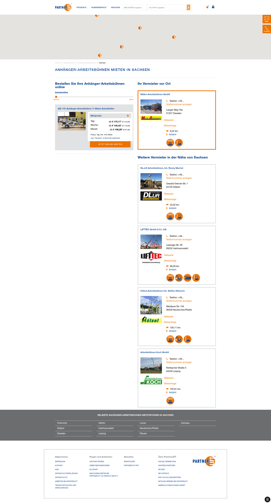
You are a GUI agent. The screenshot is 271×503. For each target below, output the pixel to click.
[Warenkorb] (207, 7)
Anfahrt (172, 135)
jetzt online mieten (110, 144)
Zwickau (185, 423)
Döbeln (60, 428)
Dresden (61, 434)
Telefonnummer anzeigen (179, 104)
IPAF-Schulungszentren (169, 477)
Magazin (115, 7)
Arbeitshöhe (61, 92)
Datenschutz (61, 477)
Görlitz (102, 423)
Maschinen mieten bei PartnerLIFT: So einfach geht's (103, 475)
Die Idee (161, 469)
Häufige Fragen (96, 462)
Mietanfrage (170, 126)
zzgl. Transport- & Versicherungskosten (105, 138)
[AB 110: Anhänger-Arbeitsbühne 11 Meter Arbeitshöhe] (72, 121)
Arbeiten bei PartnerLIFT (66, 481)
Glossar (93, 469)
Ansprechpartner (166, 465)
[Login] (213, 7)
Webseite (168, 120)
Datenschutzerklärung (66, 473)
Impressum (60, 462)
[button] (174, 37)
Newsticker (129, 462)
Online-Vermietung (167, 462)
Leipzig (102, 434)
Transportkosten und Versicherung (65, 487)
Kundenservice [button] (98, 7)
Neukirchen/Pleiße (149, 428)
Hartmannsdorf (106, 428)
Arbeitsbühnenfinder (99, 465)
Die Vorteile (163, 473)
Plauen (143, 434)
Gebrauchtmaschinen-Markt (171, 485)
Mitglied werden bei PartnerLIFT (173, 481)
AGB (57, 469)
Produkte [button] (82, 7)
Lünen (143, 423)
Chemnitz (62, 423)
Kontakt (59, 465)
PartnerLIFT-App (131, 465)
